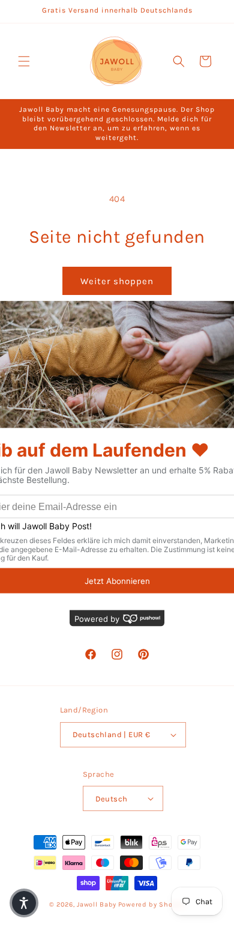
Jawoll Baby (96, 904)
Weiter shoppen (117, 281)
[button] (24, 61)
